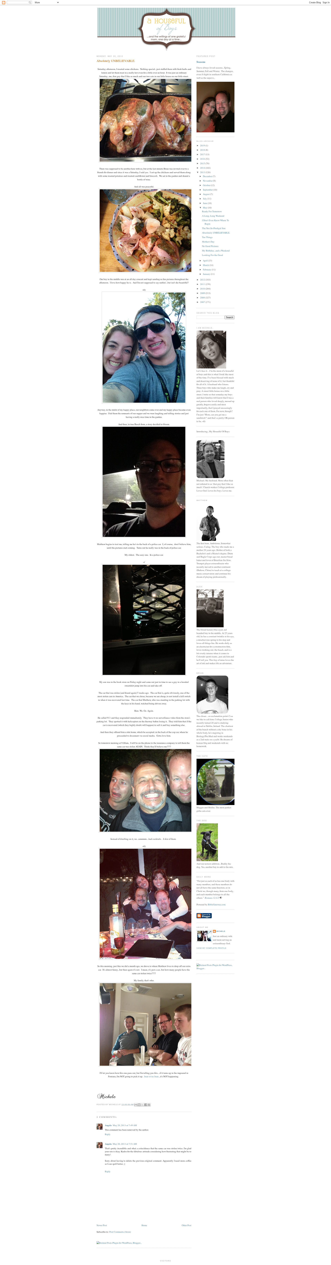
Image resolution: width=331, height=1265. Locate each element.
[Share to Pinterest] (149, 1105)
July (205, 198)
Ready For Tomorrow (212, 211)
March (206, 265)
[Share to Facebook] (145, 1105)
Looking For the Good (212, 255)
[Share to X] (142, 1105)
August (206, 194)
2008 (202, 297)
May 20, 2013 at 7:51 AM (125, 1143)
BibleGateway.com (216, 904)
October (207, 185)
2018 (202, 149)
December (208, 176)
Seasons (201, 62)
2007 (202, 302)
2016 (202, 158)
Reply (108, 1134)
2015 (202, 163)
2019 (202, 145)
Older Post (186, 1225)
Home (144, 1225)
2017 (202, 154)
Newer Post (102, 1225)
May (205, 207)
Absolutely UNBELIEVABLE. (116, 61)
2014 (202, 167)
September (208, 189)
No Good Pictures (210, 246)
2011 (202, 284)
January (207, 274)
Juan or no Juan (151, 1076)
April (205, 260)
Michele (220, 931)
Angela (108, 1125)
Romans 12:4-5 (212, 897)
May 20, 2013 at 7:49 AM (125, 1125)
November (208, 180)
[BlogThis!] (139, 1105)
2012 (202, 279)
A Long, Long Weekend (213, 215)
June (205, 203)
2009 (202, 293)
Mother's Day (208, 241)
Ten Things (207, 237)
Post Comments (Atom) (120, 1231)
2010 (202, 288)
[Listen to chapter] (221, 897)
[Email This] (136, 1105)
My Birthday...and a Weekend (216, 250)
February (207, 269)
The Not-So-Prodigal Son (213, 228)
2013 (202, 172)
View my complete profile (212, 948)
